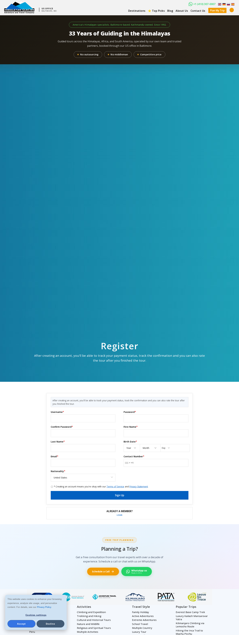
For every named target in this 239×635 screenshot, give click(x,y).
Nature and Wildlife (88, 624)
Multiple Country (142, 627)
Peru (32, 631)
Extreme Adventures (144, 619)
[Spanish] (232, 4)
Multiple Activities (87, 631)
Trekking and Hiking (89, 616)
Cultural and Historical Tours (94, 619)
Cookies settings (36, 615)
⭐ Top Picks (156, 11)
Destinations (137, 11)
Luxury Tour (139, 631)
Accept (21, 623)
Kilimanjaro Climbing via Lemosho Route (190, 624)
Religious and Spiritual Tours (94, 627)
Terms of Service (115, 486)
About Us (182, 11)
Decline (50, 623)
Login (119, 515)
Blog (170, 11)
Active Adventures (143, 616)
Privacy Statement (138, 486)
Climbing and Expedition (91, 612)
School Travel (140, 624)
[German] (224, 4)
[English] (219, 4)
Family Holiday (140, 612)
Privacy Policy (44, 607)
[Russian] (228, 4)
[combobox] (127, 463)
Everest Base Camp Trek (190, 612)
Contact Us (198, 11)
